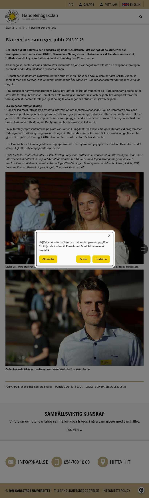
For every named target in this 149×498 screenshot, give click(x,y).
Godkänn (101, 259)
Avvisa (83, 259)
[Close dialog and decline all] (109, 234)
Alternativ (48, 259)
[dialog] (74, 249)
